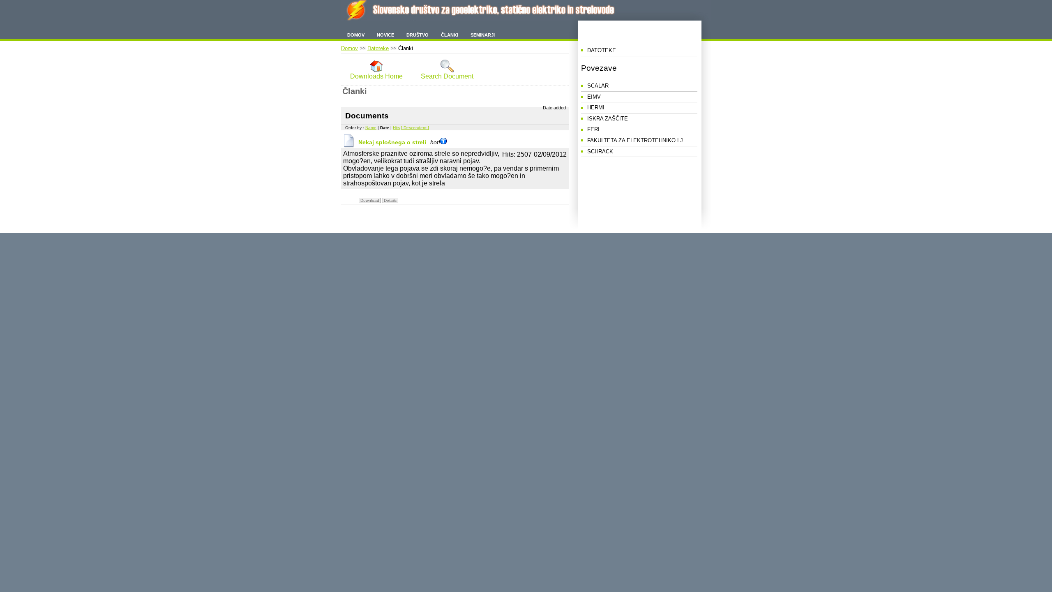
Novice (385, 34)
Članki (449, 34)
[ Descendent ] (415, 127)
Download (369, 200)
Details (390, 200)
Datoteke (378, 48)
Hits (396, 127)
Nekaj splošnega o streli (399, 142)
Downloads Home (376, 76)
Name (370, 127)
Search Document (447, 76)
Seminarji (483, 34)
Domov (356, 34)
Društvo (417, 34)
